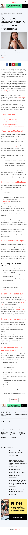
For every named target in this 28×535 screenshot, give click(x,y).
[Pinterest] (13, 64)
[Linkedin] (19, 64)
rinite (16, 146)
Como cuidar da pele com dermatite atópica (13, 126)
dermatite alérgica (20, 309)
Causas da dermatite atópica (10, 119)
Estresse (5, 289)
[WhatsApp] (16, 64)
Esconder (16, 399)
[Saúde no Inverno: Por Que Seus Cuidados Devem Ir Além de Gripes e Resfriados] (14, 426)
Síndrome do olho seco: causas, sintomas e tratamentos (22, 432)
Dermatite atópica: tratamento (10, 124)
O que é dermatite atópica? (9, 114)
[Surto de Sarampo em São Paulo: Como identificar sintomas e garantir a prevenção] (4, 492)
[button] (26, 2)
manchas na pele (21, 97)
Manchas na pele (7, 201)
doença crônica (7, 90)
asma (13, 146)
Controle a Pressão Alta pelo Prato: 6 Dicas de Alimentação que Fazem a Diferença (4, 433)
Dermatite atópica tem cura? (10, 122)
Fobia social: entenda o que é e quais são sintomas (7, 414)
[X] (10, 64)
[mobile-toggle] (2, 2)
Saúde (5, 13)
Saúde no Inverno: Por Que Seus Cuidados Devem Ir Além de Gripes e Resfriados (13, 433)
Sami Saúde (4, 52)
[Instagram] (14, 532)
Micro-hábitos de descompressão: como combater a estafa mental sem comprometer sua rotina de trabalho (17, 472)
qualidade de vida (22, 300)
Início (2, 13)
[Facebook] (7, 64)
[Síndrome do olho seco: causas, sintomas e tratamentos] (23, 426)
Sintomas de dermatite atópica (10, 117)
